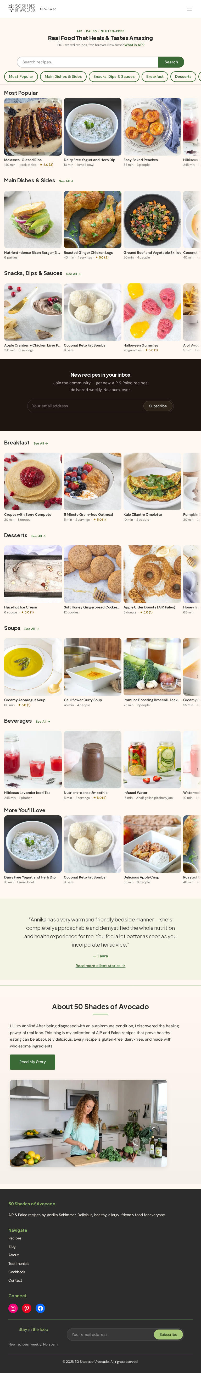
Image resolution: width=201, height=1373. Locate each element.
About (13, 1255)
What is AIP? (134, 45)
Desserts (183, 76)
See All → (66, 181)
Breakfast (155, 76)
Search (171, 62)
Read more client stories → (100, 965)
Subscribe (158, 406)
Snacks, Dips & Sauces (114, 76)
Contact (15, 1280)
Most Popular (21, 76)
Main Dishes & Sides (63, 76)
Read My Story (32, 1061)
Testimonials (18, 1263)
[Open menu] (189, 9)
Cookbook (16, 1272)
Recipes (14, 1238)
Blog (12, 1246)
